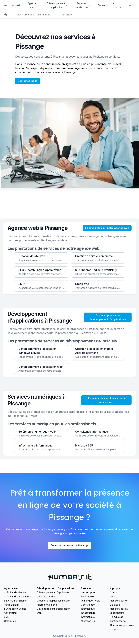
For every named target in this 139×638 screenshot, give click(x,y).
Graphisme (10, 620)
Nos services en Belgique (119, 602)
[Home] (5, 5)
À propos (117, 5)
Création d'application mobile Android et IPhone (53, 602)
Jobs (131, 5)
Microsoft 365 (88, 620)
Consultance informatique (88, 606)
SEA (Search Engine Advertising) (15, 610)
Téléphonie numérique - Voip (90, 598)
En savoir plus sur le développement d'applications (108, 317)
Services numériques (88, 590)
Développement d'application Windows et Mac (53, 594)
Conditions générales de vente (122, 627)
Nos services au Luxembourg (34, 14)
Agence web (11, 588)
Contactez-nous (27, 80)
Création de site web (15, 592)
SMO (6, 616)
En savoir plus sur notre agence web (107, 227)
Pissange (66, 14)
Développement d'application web (53, 610)
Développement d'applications (55, 588)
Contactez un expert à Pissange (69, 545)
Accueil (16, 5)
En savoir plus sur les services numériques (106, 400)
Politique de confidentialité (118, 618)
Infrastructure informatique (88, 614)
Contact (102, 5)
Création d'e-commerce (17, 596)
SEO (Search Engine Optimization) (15, 602)
